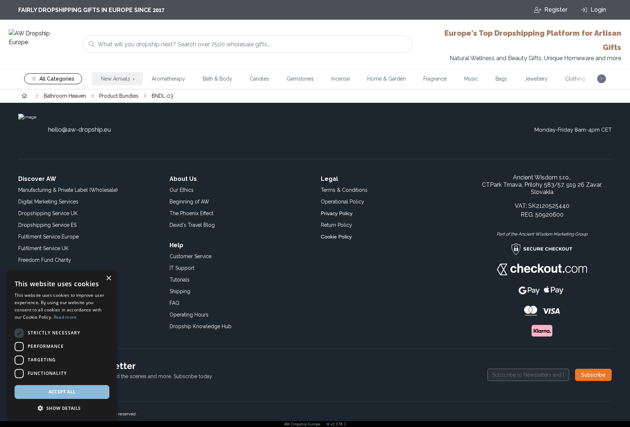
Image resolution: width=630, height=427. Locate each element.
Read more (65, 317)
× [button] (108, 278)
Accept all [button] (62, 392)
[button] (62, 408)
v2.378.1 (338, 424)
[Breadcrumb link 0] (24, 95)
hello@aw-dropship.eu (79, 129)
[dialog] (62, 345)
